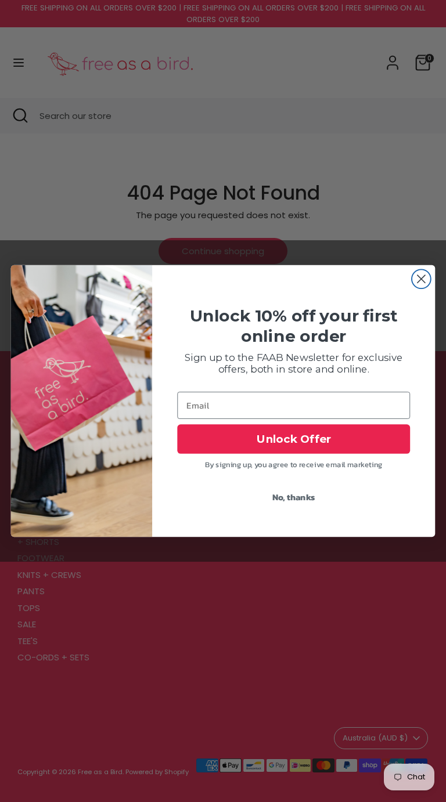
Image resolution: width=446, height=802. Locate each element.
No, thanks (293, 496)
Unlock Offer (294, 438)
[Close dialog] (421, 278)
